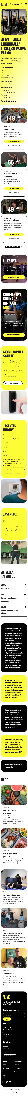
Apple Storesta (18, 373)
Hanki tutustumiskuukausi (13, 335)
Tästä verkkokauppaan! (11, 383)
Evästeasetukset (19, 1089)
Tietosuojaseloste (8, 1089)
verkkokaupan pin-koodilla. (9, 377)
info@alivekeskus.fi (7, 78)
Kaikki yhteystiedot (8, 1056)
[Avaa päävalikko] (26, 4)
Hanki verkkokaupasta (13, 277)
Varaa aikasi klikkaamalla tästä (12, 467)
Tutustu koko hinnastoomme (12, 246)
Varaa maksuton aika (13, 145)
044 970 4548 (5, 75)
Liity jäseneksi (15, 4)
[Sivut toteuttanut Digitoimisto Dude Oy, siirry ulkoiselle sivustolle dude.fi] (14, 1092)
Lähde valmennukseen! (13, 141)
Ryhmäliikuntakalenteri (8, 101)
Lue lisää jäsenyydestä (14, 192)
